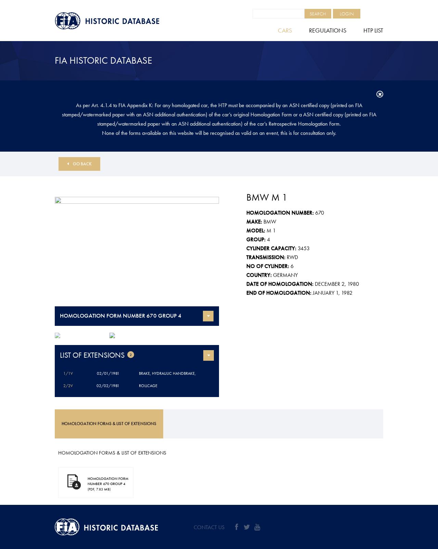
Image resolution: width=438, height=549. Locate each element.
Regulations (327, 30)
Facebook (236, 527)
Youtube (257, 527)
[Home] (123, 21)
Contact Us (209, 527)
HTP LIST (373, 30)
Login (347, 14)
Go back (82, 164)
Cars (285, 30)
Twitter (247, 527)
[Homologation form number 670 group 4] (137, 251)
